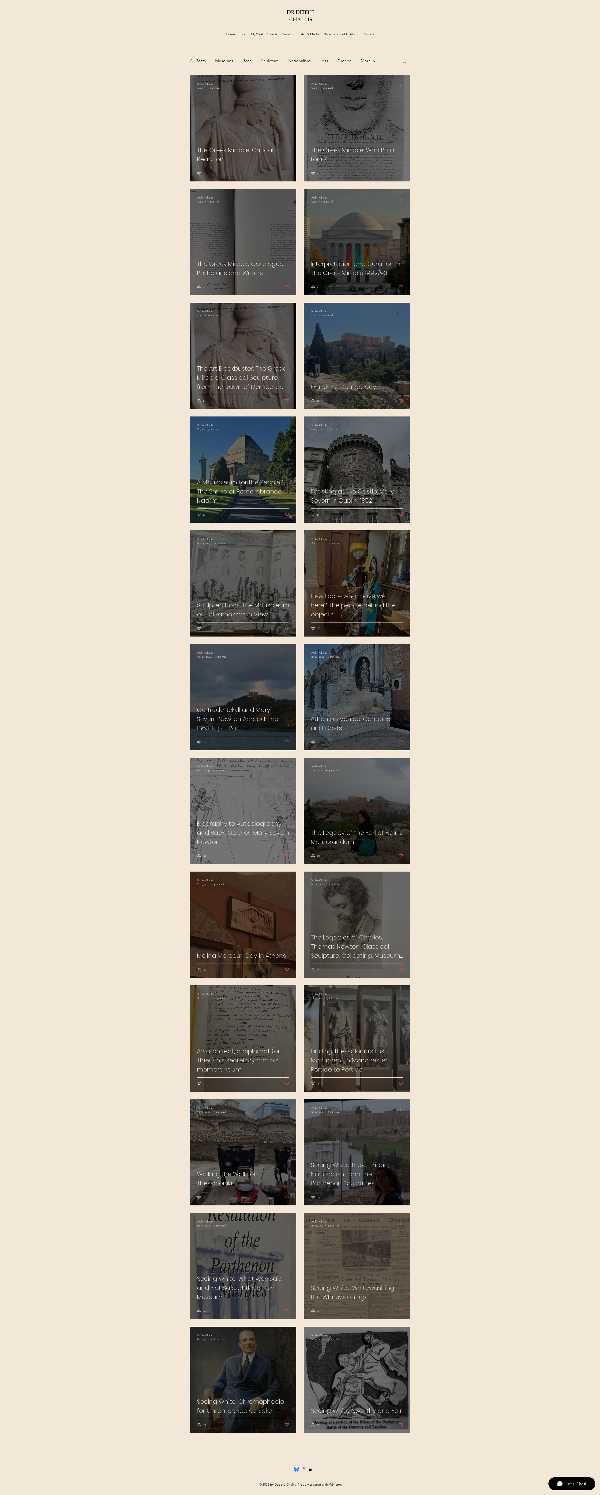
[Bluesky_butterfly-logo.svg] (296, 1469)
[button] (404, 61)
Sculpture (270, 60)
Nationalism (299, 60)
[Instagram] (303, 1469)
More (366, 60)
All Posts (198, 60)
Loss (324, 60)
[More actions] (288, 85)
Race (247, 60)
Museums (224, 60)
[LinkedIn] (310, 1469)
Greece (344, 60)
